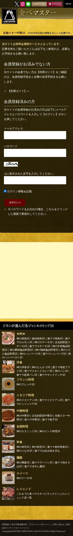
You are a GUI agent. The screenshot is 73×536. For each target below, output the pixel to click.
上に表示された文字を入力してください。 (30, 173)
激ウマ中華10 (32, 419)
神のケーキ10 (24, 478)
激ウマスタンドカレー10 (38, 370)
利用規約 (6, 524)
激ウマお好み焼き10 (45, 450)
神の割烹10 (38, 446)
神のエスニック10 (27, 431)
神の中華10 (23, 415)
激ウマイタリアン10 (51, 400)
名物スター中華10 (14, 32)
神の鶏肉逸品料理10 (46, 349)
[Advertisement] (36, 280)
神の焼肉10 (23, 338)
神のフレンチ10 (25, 384)
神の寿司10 (23, 446)
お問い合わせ (58, 524)
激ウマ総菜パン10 (27, 374)
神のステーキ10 (43, 342)
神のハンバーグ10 (30, 353)
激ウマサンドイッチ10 (52, 374)
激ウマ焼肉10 (55, 338)
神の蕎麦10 (23, 462)
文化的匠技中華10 (42, 415)
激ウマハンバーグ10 (54, 353)
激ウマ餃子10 (50, 419)
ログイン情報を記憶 (19, 191)
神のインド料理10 (50, 431)
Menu (68, 4)
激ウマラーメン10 (42, 462)
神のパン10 (61, 370)
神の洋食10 (23, 367)
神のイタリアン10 (27, 400)
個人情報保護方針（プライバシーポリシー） (31, 524)
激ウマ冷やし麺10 (34, 466)
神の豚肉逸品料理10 (21, 349)
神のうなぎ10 (24, 450)
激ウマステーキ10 (39, 346)
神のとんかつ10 (41, 367)
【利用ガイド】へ (19, 91)
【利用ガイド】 (46, 72)
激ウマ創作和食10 (57, 446)
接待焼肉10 (38, 338)
